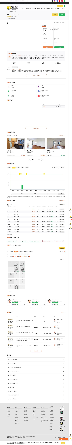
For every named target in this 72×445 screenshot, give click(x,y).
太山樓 (15, 11)
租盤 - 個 (59, 47)
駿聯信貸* (51, 429)
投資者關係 (8, 411)
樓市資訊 (42, 413)
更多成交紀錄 (61, 200)
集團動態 (8, 413)
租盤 (16, 420)
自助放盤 (25, 410)
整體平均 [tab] (44, 25)
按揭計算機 (26, 417)
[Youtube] (63, 409)
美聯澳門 (51, 416)
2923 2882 (36, 345)
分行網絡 (25, 413)
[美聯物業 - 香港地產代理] (12, 8)
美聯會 (51, 426)
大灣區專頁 (43, 411)
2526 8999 (36, 327)
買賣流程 (16, 423)
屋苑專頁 (11, 11)
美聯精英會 (43, 414)
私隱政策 (59, 437)
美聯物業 (51, 410)
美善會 (42, 417)
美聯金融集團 (52, 417)
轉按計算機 (26, 420)
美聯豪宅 (16, 417)
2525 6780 (36, 339)
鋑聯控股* (51, 411)
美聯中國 (51, 414)
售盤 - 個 (47, 47)
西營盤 (19, 55)
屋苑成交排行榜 (35, 417)
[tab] (9, 136)
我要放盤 (64, 439)
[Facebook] (60, 409)
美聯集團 (8, 410)
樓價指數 (34, 410)
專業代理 (25, 411)
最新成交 (34, 413)
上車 (16, 413)
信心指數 (34, 411)
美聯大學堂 (51, 427)
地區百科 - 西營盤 (36, 75)
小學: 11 (13, 69)
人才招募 (8, 414)
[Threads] (60, 407)
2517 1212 (36, 321)
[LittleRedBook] (61, 418)
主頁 (7, 11)
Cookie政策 (24, 443)
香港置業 (51, 423)
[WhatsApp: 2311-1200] (64, 6)
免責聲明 (56, 437)
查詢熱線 (25, 414)
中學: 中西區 (18, 69)
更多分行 (62, 312)
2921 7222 (36, 333)
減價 (16, 414)
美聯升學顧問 (52, 420)
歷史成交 (55, 14)
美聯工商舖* (52, 413)
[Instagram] (63, 407)
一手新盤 (16, 410)
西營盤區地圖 (36, 128)
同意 (63, 443)
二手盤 (16, 411)
